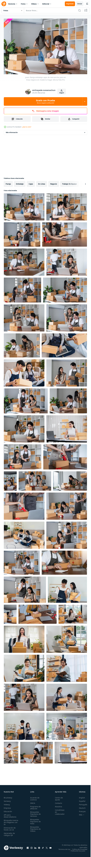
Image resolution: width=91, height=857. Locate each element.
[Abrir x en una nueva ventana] (47, 847)
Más (79, 814)
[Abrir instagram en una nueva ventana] (31, 847)
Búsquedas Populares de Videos (35, 828)
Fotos (23, 4)
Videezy (7, 803)
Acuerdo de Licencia (34, 797)
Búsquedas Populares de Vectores (35, 813)
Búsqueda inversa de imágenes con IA (11, 821)
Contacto (57, 802)
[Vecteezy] (3, 3)
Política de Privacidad (78, 850)
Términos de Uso (79, 848)
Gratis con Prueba (45, 101)
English (80, 796)
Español (80, 800)
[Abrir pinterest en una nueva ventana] (39, 847)
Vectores (11, 4)
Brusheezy (8, 796)
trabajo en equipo (69, 183)
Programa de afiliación (35, 806)
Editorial (45, 4)
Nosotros (57, 805)
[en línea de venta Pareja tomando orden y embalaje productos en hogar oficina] (22, 288)
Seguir (61, 93)
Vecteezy (7, 800)
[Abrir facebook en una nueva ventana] (28, 847)
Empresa (7, 807)
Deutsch (80, 807)
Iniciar (79, 4)
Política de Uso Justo (76, 851)
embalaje (19, 183)
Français (80, 810)
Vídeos (34, 4)
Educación (8, 810)
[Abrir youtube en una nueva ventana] (50, 847)
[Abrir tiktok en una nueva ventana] (43, 847)
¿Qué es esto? (26, 127)
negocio (53, 183)
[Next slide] (81, 183)
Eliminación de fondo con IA (10, 827)
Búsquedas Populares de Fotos (35, 820)
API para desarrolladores (10, 815)
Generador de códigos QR (9, 833)
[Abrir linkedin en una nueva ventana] (35, 847)
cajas (31, 183)
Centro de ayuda (57, 797)
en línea (41, 183)
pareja (8, 183)
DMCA (32, 802)
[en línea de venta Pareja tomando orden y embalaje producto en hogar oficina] (64, 233)
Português (81, 803)
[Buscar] (79, 10)
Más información (12, 131)
